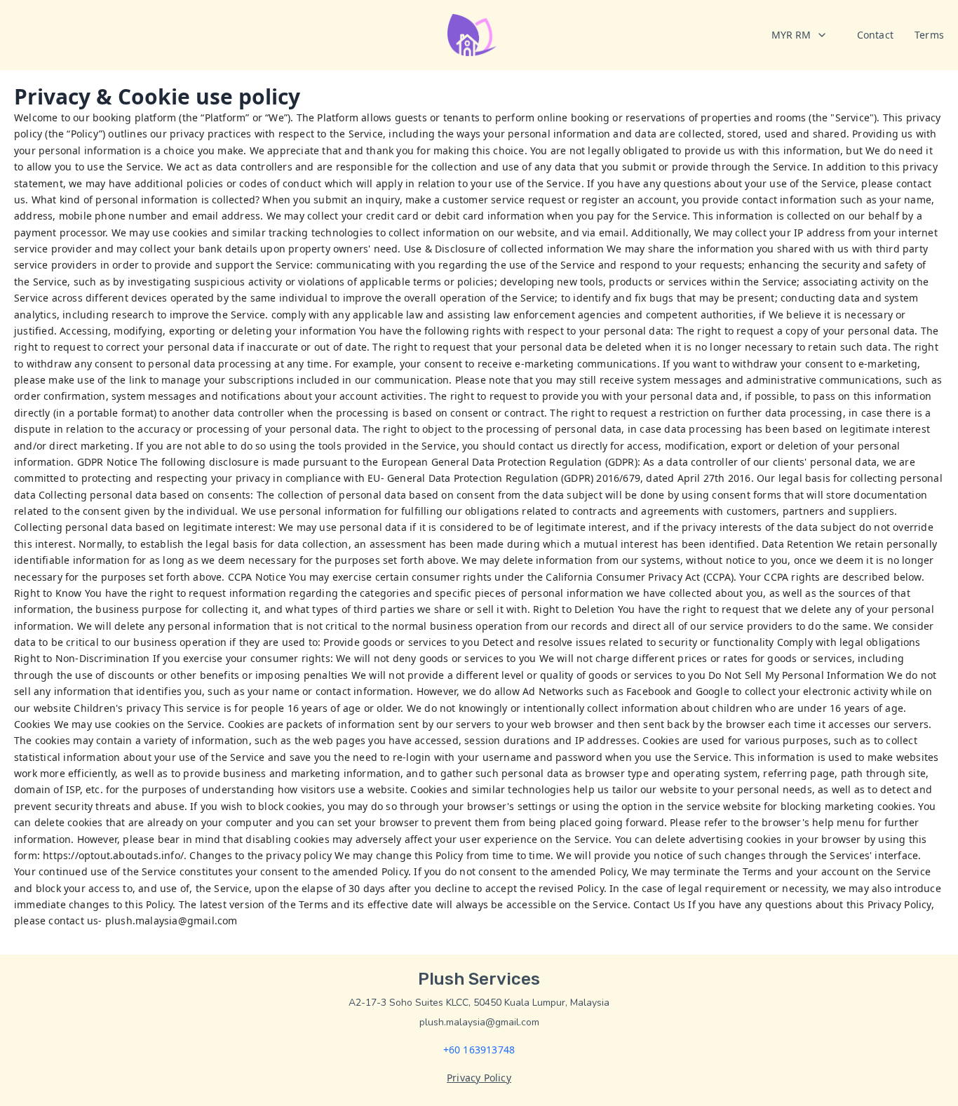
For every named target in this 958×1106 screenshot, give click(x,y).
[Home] (472, 35)
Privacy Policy (479, 1077)
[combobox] (799, 35)
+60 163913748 (479, 1049)
